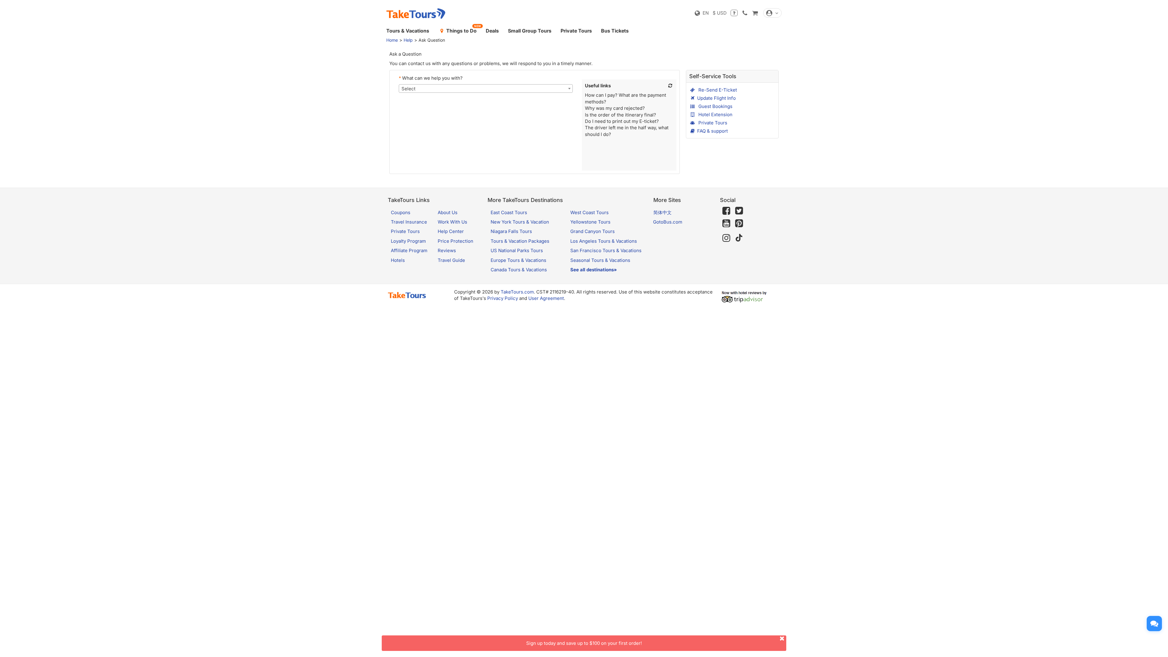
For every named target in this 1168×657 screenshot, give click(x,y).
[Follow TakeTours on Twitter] (739, 210)
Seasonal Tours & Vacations (600, 260)
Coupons (400, 212)
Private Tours (576, 31)
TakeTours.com (517, 292)
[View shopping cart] (755, 13)
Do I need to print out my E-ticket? (622, 121)
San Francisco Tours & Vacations (605, 250)
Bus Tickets (615, 31)
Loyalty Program (408, 241)
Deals (492, 31)
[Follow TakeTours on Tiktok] (739, 238)
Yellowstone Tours (590, 222)
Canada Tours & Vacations (519, 270)
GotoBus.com (667, 222)
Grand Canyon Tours (592, 231)
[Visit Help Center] (734, 13)
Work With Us (452, 222)
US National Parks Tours (517, 250)
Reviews (447, 250)
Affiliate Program (409, 250)
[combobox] (486, 88)
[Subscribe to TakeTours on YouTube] (726, 223)
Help (408, 40)
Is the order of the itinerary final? (620, 115)
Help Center (451, 231)
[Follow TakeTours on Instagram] (726, 238)
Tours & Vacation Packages (520, 241)
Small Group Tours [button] (529, 31)
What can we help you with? (431, 78)
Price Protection (455, 241)
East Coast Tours (509, 212)
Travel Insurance (409, 222)
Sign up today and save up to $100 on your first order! (584, 643)
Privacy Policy (502, 298)
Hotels (398, 260)
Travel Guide (451, 260)
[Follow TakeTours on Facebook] (726, 210)
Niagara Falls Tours (511, 231)
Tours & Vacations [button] (407, 31)
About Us (447, 212)
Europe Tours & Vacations (518, 260)
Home (392, 40)
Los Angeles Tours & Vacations (603, 241)
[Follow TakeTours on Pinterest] (739, 223)
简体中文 (662, 212)
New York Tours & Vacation (520, 222)
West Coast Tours (589, 212)
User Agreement (546, 298)
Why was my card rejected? (615, 108)
